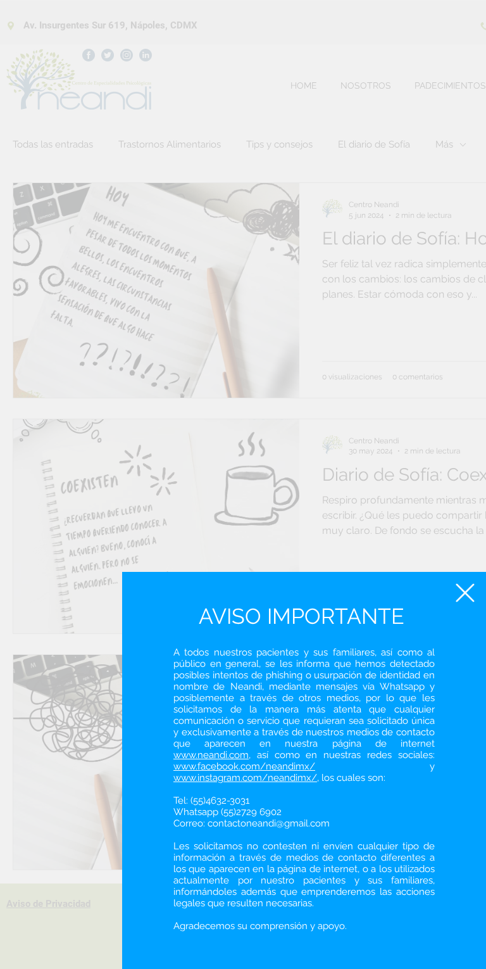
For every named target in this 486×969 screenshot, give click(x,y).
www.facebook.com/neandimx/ (244, 766)
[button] (465, 592)
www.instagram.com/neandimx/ (245, 777)
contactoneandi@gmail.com (269, 823)
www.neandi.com (211, 755)
